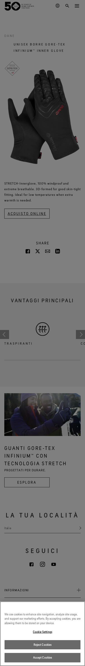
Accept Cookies (42, 657)
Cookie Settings (42, 632)
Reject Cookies (43, 644)
